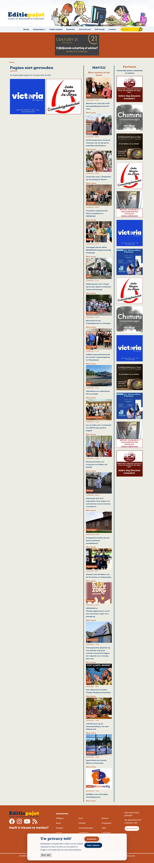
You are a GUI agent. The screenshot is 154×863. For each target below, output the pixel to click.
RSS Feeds (100, 29)
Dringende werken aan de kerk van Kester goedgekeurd (97, 540)
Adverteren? (85, 29)
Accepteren (91, 839)
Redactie (70, 29)
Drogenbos (106, 823)
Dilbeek (82, 823)
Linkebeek (106, 832)
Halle (104, 828)
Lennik (59, 832)
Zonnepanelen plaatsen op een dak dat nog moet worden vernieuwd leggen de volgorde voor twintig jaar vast (98, 653)
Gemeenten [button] (38, 29)
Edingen (59, 828)
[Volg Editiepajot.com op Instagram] (19, 822)
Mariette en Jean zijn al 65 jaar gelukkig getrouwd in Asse (97, 106)
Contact (112, 29)
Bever (58, 823)
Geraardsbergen (86, 828)
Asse (81, 818)
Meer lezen (91, 113)
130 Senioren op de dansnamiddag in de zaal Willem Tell (97, 726)
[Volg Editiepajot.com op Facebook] (12, 822)
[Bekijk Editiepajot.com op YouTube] (27, 822)
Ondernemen (55, 29)
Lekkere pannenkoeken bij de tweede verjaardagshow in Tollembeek (98, 357)
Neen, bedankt (93, 845)
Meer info (45, 855)
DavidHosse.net (128, 856)
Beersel (105, 818)
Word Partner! (132, 828)
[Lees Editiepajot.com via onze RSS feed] (34, 822)
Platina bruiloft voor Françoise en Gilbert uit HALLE (96, 464)
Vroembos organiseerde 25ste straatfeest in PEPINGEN (97, 213)
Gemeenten (62, 813)
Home (26, 29)
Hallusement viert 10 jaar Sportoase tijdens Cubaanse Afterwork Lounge (98, 286)
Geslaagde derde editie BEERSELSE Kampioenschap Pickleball (98, 250)
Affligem (60, 818)
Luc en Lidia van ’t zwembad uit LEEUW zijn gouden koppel (98, 428)
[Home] (27, 16)
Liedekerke (83, 832)
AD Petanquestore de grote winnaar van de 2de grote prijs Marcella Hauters (98, 143)
